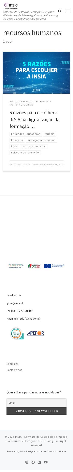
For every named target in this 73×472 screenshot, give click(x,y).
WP (22, 451)
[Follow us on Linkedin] (39, 462)
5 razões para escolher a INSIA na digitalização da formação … (35, 119)
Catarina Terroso (21, 165)
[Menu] (68, 11)
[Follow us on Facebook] (33, 462)
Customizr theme (56, 451)
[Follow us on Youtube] (46, 462)
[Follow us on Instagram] (26, 462)
